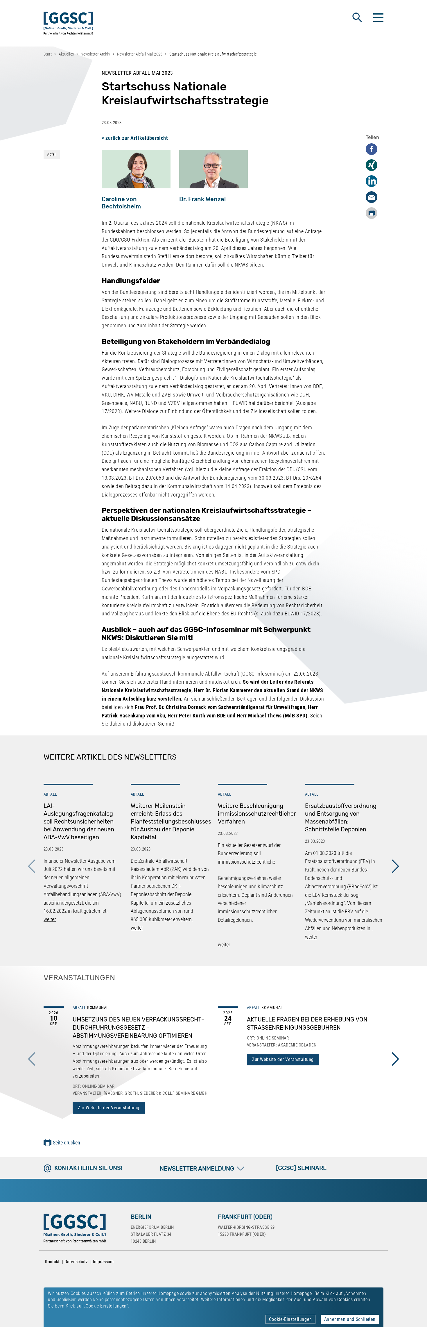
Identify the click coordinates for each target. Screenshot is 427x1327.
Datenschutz (76, 1262)
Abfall (51, 154)
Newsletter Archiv (95, 54)
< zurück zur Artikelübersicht (135, 138)
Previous (32, 866)
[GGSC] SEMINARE (301, 1168)
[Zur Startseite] (68, 24)
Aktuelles (66, 54)
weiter (50, 919)
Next (395, 866)
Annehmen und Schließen (350, 1319)
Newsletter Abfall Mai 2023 (140, 54)
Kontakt (52, 1262)
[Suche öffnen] (357, 17)
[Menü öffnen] (377, 17)
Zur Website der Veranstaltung (108, 1107)
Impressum (103, 1262)
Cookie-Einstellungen (290, 1319)
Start (48, 54)
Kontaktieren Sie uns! (88, 1168)
